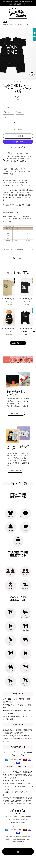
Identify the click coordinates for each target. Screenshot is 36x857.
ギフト (9, 819)
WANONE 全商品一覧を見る (12, 212)
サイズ (20, 107)
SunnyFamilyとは (26, 816)
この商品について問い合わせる (13, 249)
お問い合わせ (24, 736)
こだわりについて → (15, 413)
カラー (8, 107)
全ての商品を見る (18, 343)
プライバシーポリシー (18, 826)
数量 (4, 117)
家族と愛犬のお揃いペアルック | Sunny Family (20, 836)
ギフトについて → (15, 470)
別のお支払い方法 (18, 147)
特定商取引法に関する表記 (18, 823)
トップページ (8, 816)
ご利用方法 (16, 819)
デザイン (16, 816)
